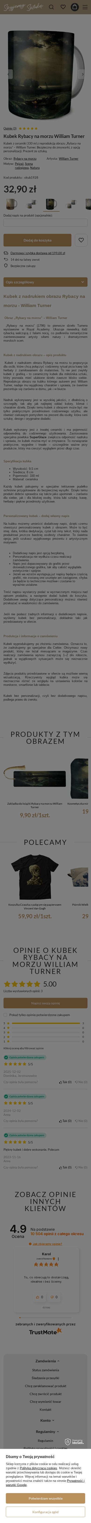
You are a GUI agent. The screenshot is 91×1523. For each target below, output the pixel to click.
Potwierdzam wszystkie (46, 1498)
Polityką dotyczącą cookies (38, 1468)
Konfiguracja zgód (45, 1512)
